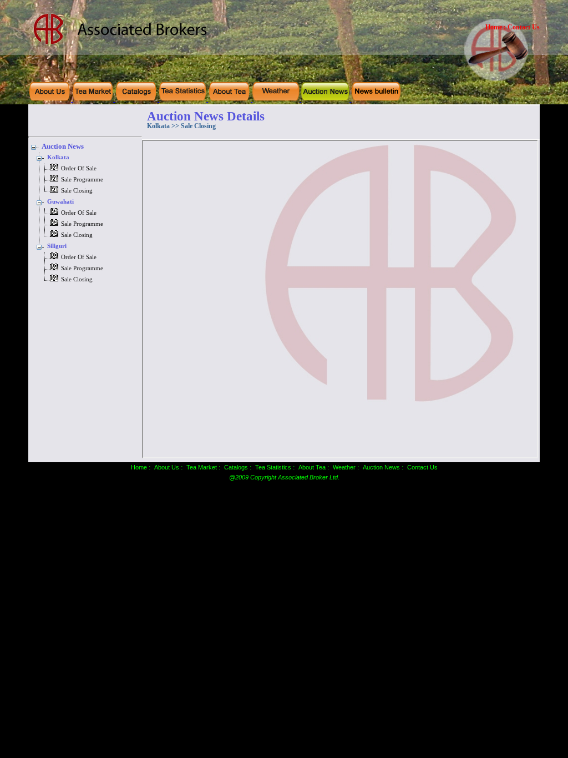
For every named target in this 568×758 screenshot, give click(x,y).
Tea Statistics (273, 467)
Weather (344, 467)
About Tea (312, 467)
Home (493, 27)
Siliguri (57, 246)
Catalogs (236, 467)
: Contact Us (522, 27)
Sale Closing (77, 191)
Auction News (63, 146)
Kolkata (58, 157)
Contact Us (422, 467)
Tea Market (201, 467)
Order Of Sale (79, 168)
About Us (166, 467)
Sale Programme (82, 179)
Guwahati (60, 202)
